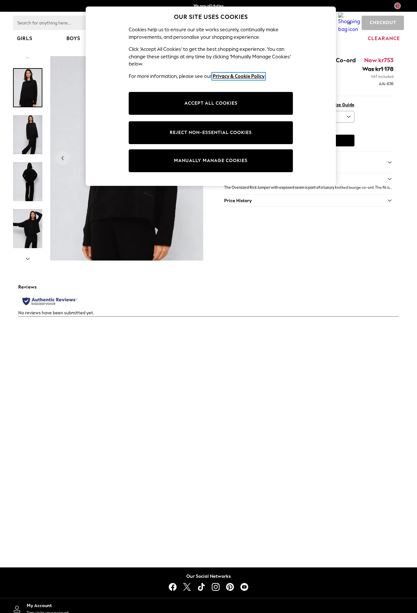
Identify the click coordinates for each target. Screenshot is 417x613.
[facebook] (172, 587)
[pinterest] (230, 587)
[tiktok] (201, 587)
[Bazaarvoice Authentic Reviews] (50, 301)
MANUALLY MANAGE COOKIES (211, 160)
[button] (309, 200)
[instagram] (215, 587)
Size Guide (343, 105)
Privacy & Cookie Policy (239, 76)
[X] (187, 587)
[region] (211, 96)
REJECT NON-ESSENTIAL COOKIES (211, 132)
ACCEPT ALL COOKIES (210, 103)
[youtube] (244, 587)
